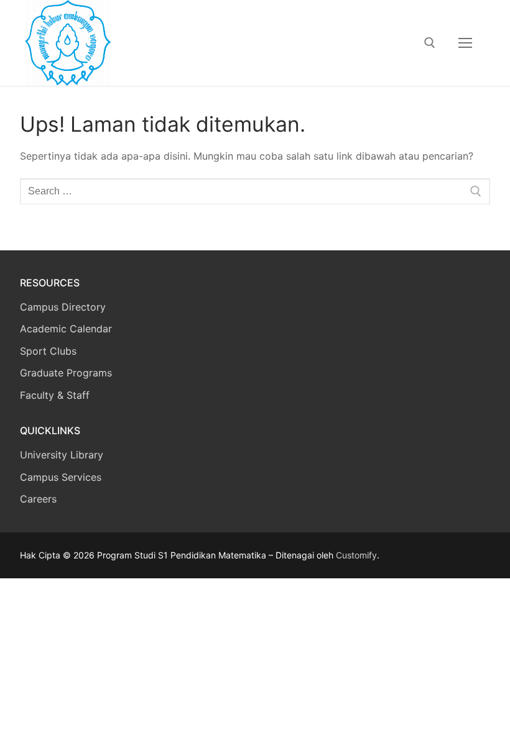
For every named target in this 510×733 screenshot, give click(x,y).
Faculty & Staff (55, 395)
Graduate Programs (66, 372)
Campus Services (60, 477)
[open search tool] (429, 42)
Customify (356, 555)
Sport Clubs (48, 351)
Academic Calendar (66, 328)
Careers (38, 499)
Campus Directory (63, 307)
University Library (61, 454)
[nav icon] (465, 43)
